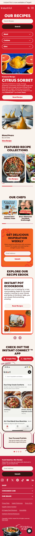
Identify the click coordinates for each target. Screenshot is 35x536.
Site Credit (5, 520)
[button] (29, 8)
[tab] (14, 451)
